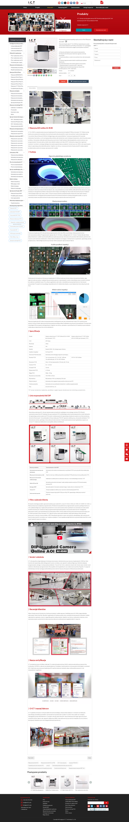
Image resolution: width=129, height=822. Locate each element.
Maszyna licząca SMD (16, 193)
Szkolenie (45, 803)
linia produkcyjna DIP (37, 412)
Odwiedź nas (24, 809)
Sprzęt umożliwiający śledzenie (18, 169)
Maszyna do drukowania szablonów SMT (18, 65)
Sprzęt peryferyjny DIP (16, 102)
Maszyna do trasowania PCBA (18, 131)
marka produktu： (63, 73)
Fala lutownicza (68, 807)
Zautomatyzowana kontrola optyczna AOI (62, 765)
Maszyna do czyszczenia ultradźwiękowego (18, 141)
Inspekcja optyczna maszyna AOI (36, 765)
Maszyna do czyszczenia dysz (18, 145)
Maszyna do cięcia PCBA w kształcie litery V (18, 133)
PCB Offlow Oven (14, 237)
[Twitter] (65, 3)
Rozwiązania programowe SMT (18, 205)
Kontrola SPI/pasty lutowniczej (18, 121)
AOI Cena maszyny (62, 762)
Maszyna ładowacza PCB (16, 218)
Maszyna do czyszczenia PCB (18, 138)
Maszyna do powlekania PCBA (18, 155)
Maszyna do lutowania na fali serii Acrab (18, 93)
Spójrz (83, 30)
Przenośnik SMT (14, 230)
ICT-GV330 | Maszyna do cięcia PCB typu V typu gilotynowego (76, 790)
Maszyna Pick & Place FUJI (17, 84)
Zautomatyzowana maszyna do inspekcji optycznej (40, 768)
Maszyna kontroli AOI (33, 762)
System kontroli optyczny (60, 768)
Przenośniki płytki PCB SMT (16, 226)
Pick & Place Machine (70, 805)
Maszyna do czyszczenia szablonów (18, 150)
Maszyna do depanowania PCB (18, 128)
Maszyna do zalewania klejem (18, 159)
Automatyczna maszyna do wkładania (18, 100)
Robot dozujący (15, 186)
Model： (61, 70)
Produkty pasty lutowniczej (17, 195)
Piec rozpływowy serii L (17, 58)
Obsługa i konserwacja (48, 813)
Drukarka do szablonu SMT (71, 803)
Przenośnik (13, 110)
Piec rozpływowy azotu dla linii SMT (61, 790)
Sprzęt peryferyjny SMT (16, 191)
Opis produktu (32, 88)
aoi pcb (48, 765)
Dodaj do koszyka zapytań (79, 81)
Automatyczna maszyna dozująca (18, 157)
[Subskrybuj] (106, 802)
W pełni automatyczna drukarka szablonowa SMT (18, 69)
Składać (116, 67)
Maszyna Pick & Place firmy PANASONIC (18, 81)
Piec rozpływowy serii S (17, 60)
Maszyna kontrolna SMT (17, 126)
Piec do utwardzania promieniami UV (18, 167)
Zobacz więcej (68, 813)
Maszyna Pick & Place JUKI (17, 77)
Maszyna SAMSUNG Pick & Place (18, 75)
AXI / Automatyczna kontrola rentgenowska (18, 124)
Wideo (66, 811)
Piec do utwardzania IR (16, 164)
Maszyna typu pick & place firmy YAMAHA (18, 79)
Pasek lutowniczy (15, 203)
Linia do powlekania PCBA (17, 50)
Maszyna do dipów (14, 91)
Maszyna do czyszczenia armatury (18, 143)
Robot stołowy (13, 179)
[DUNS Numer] (98, 809)
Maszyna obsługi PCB (70, 809)
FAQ (44, 799)
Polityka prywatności (47, 805)
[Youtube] (59, 3)
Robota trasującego (16, 188)
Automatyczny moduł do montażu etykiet (18, 174)
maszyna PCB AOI (73, 762)
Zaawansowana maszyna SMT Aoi (77, 768)
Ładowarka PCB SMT (15, 211)
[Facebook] (71, 3)
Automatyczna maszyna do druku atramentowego (18, 176)
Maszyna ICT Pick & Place (17, 86)
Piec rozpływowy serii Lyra (17, 55)
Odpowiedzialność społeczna (49, 809)
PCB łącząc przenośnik (15, 233)
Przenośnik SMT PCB (15, 215)
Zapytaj (63, 81)
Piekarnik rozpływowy (15, 53)
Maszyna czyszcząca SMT (16, 136)
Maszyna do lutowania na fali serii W (18, 95)
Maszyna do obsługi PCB (16, 105)
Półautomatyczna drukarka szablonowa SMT (18, 67)
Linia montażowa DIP (16, 48)
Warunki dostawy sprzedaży (49, 811)
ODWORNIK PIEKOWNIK (71, 801)
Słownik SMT (46, 807)
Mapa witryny (46, 814)
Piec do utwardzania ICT (16, 162)
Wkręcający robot (15, 183)
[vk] (68, 3)
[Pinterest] (77, 3)
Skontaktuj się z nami (101, 30)
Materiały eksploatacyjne (16, 200)
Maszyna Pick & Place (15, 72)
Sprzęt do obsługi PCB (15, 240)
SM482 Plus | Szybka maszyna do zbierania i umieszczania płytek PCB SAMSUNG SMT (31, 790)
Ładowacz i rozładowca (16, 107)
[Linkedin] (62, 3)
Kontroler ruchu (15, 112)
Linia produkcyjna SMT (16, 46)
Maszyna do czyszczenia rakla (18, 147)
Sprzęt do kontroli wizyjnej (17, 117)
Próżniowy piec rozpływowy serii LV (18, 62)
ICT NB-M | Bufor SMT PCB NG (46, 790)
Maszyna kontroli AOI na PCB (48, 762)
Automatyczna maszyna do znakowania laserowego (18, 172)
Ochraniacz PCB (14, 152)
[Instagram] (74, 3)
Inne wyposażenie (15, 198)
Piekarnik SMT (13, 208)
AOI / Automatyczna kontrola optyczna (18, 119)
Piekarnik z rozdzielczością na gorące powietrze (17, 223)
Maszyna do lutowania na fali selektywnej (18, 98)
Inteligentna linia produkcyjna (17, 43)
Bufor (12, 114)
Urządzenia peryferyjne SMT (18, 88)
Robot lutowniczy (15, 181)
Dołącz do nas (46, 801)
